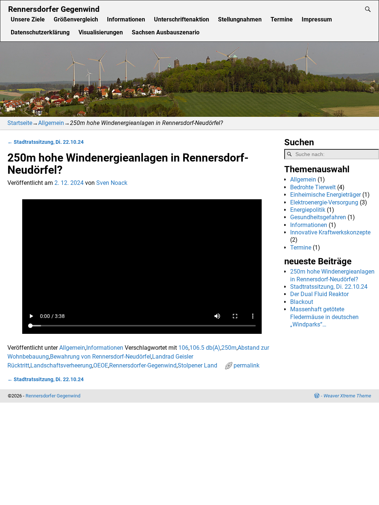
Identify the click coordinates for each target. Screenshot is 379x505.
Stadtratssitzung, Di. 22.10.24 (45, 142)
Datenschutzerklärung (40, 32)
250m (229, 347)
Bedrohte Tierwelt (313, 187)
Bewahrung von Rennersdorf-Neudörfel (100, 356)
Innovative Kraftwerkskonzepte (330, 232)
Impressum (317, 19)
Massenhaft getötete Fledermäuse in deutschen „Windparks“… (324, 317)
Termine (282, 19)
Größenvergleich (76, 19)
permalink (246, 365)
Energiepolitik (307, 209)
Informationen (126, 19)
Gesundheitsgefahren (318, 217)
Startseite (19, 122)
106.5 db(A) (205, 347)
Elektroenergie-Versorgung (324, 202)
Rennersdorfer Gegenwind (54, 9)
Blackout (301, 301)
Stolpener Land (197, 365)
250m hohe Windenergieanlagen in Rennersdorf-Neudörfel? (332, 275)
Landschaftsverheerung (61, 365)
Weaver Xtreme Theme (347, 396)
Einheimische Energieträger (325, 194)
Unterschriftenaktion (181, 19)
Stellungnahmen (240, 19)
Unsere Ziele (28, 19)
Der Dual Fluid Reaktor (319, 294)
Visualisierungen (100, 32)
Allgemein (51, 122)
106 (183, 347)
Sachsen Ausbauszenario (165, 32)
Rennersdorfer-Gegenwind (143, 365)
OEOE (100, 365)
